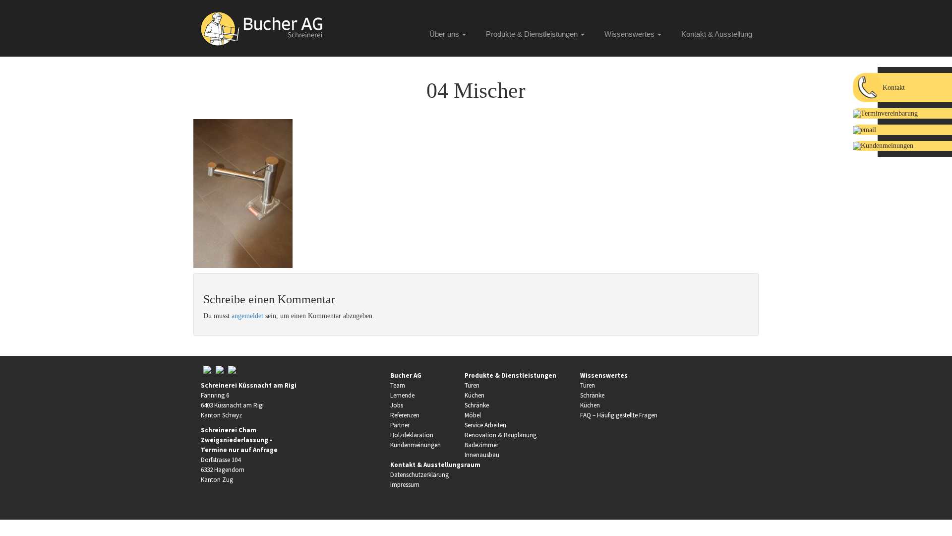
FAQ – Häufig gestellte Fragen (618, 415)
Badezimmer (481, 445)
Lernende (402, 395)
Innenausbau (482, 455)
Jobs (396, 405)
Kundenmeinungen (415, 445)
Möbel (473, 415)
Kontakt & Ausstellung (716, 34)
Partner (400, 425)
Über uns (445, 34)
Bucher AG (405, 375)
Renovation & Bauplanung (500, 435)
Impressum (404, 484)
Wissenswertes (630, 34)
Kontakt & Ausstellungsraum (435, 465)
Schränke (477, 405)
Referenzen (404, 415)
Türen (472, 385)
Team (397, 385)
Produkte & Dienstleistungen (533, 34)
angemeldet (247, 316)
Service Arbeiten (485, 425)
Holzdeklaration (411, 435)
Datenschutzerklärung (419, 474)
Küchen (474, 395)
